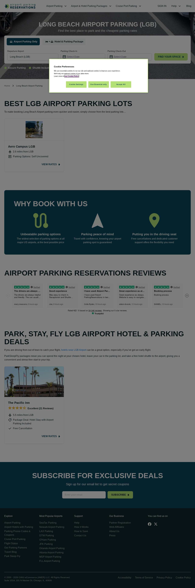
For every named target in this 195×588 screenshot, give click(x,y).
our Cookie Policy (72, 76)
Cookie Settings (76, 84)
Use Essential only (98, 84)
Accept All (121, 84)
